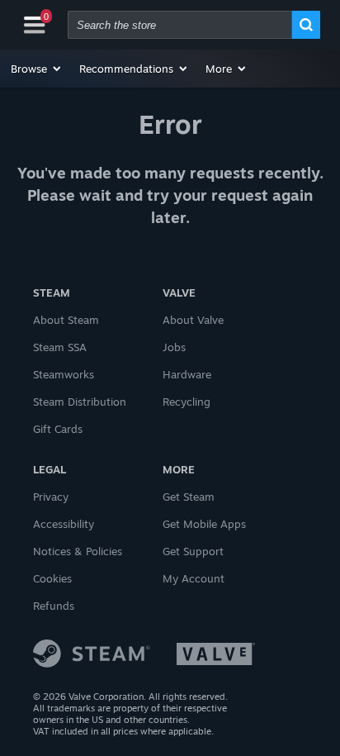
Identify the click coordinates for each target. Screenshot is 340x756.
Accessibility (63, 523)
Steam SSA (60, 347)
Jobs (174, 347)
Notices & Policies (77, 551)
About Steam (66, 319)
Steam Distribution (79, 401)
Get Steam (189, 496)
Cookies (52, 578)
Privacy (50, 496)
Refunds (53, 605)
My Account (193, 578)
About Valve (193, 319)
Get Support (193, 551)
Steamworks (63, 374)
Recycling (186, 401)
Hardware (187, 374)
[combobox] (180, 25)
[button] (36, 69)
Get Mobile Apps (204, 523)
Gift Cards (58, 428)
